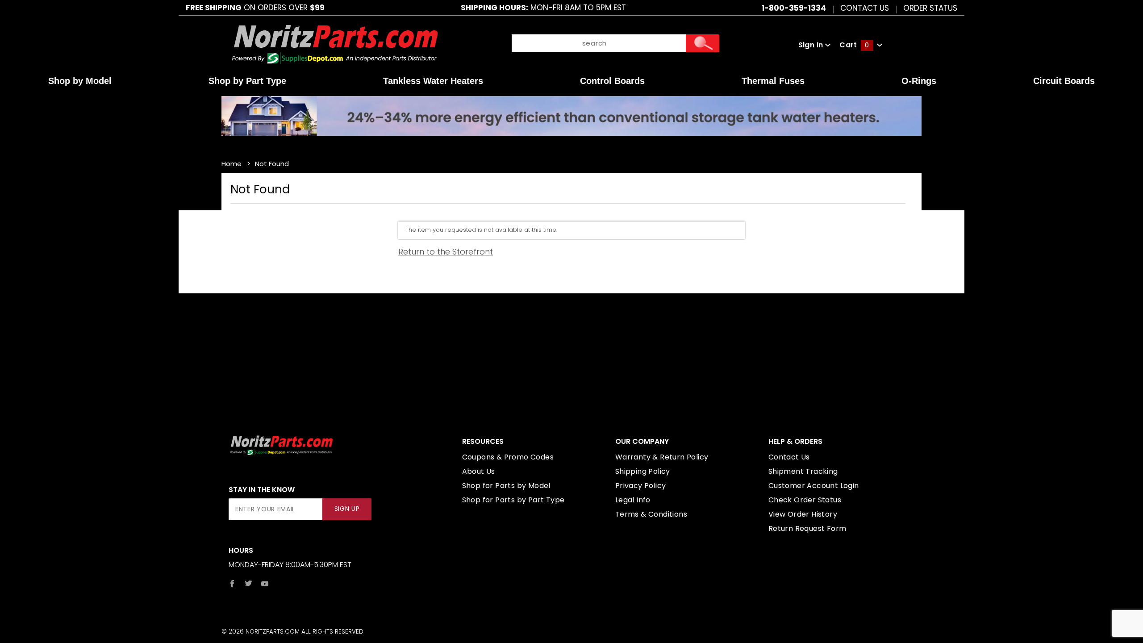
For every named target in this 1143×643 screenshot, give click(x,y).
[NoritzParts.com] (335, 44)
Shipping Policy (642, 471)
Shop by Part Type (247, 81)
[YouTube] (265, 583)
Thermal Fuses (773, 81)
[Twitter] (248, 583)
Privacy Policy (640, 485)
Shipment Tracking (803, 471)
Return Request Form (807, 528)
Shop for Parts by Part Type (513, 500)
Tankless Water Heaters (433, 81)
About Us (478, 471)
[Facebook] (232, 583)
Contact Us (864, 7)
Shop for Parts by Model (506, 485)
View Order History (802, 514)
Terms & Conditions (651, 514)
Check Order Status (804, 500)
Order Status (930, 7)
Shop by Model (80, 81)
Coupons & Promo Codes (508, 457)
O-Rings (918, 81)
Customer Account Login (813, 485)
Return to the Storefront (445, 251)
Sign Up (347, 509)
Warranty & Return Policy (662, 457)
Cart (854, 45)
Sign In (811, 45)
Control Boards (612, 81)
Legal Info (633, 500)
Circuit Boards (1064, 81)
